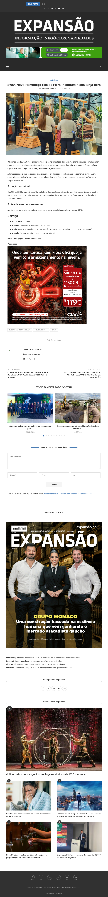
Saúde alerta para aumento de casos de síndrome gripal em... (54, 4)
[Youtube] (59, 8)
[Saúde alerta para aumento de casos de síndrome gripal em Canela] (28, 795)
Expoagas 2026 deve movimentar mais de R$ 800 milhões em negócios (79, 856)
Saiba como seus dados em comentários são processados (68, 494)
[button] (42, 4)
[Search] (100, 67)
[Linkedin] (55, 8)
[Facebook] (44, 8)
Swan (54, 330)
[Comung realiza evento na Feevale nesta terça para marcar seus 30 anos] (30, 408)
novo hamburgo (41, 330)
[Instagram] (52, 8)
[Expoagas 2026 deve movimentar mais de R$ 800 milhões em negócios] (79, 837)
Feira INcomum (24, 330)
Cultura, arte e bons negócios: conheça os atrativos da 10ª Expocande (45, 774)
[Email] (63, 8)
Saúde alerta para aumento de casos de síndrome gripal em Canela (28, 815)
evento (12, 330)
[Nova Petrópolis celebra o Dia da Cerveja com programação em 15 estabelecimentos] (28, 837)
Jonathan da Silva (48, 89)
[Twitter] (48, 8)
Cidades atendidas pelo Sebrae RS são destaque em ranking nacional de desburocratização (79, 815)
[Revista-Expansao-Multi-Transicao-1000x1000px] (47, 248)
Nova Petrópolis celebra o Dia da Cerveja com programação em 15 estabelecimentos (26, 856)
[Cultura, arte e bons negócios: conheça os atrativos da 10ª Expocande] (54, 739)
